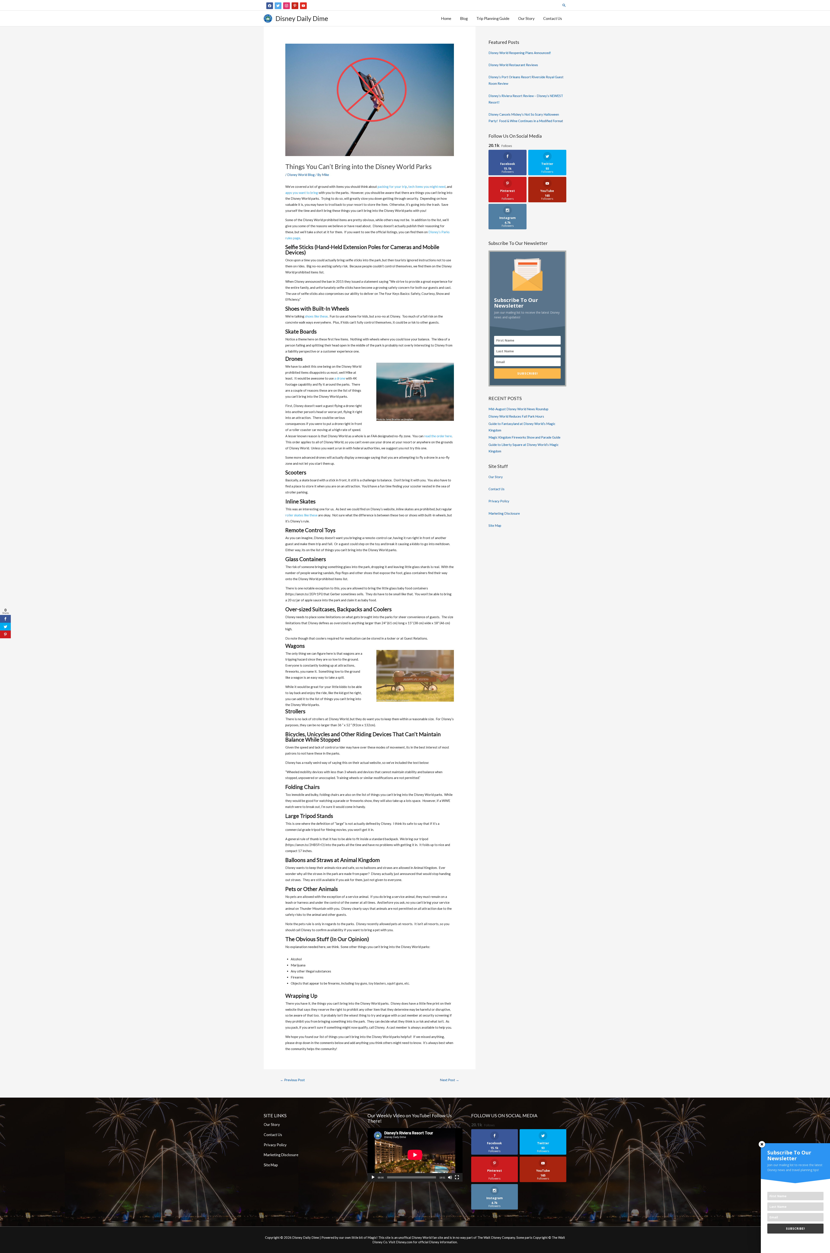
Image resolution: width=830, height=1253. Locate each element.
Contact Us (496, 489)
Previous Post (292, 1080)
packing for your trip (392, 186)
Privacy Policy (498, 501)
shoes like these (316, 316)
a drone (339, 378)
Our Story (495, 477)
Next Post (449, 1080)
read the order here (438, 436)
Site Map (494, 525)
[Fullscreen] (457, 1177)
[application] (415, 1155)
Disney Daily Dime (301, 18)
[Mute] (450, 1177)
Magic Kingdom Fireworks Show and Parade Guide (524, 437)
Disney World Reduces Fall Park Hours (516, 416)
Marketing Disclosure (504, 513)
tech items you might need (426, 186)
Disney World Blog (301, 175)
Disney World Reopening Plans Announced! (519, 53)
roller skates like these (301, 515)
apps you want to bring (301, 193)
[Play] (373, 1177)
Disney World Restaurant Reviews (513, 65)
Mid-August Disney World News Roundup (518, 409)
